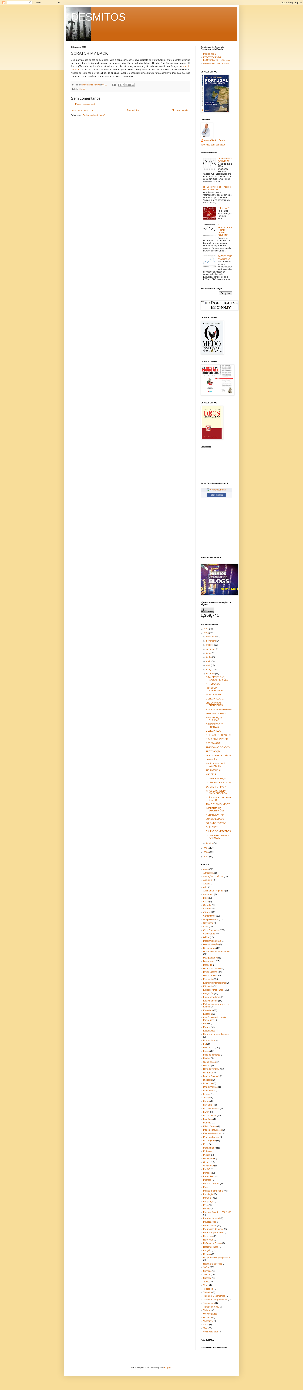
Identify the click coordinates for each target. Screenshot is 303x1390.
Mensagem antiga (180, 110)
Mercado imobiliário (212, 1133)
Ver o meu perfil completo (213, 145)
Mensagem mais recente (83, 110)
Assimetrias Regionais (214, 891)
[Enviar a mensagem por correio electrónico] (114, 85)
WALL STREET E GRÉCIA (218, 755)
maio (208, 661)
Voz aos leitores (210, 1332)
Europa (206, 1027)
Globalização (209, 1062)
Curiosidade (209, 934)
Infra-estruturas (210, 1087)
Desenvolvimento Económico (217, 951)
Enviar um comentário (85, 104)
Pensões (207, 1173)
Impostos (207, 1080)
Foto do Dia (208, 1047)
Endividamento (210, 1001)
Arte (205, 887)
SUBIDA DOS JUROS (216, 713)
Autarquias (208, 894)
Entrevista (208, 1010)
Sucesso (207, 1278)
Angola (206, 884)
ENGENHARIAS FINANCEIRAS (214, 704)
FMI (205, 1044)
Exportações (209, 1031)
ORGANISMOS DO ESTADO (216, 63)
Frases (206, 1051)
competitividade (210, 919)
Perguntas (208, 1176)
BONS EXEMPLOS (215, 819)
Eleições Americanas (213, 990)
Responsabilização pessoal (216, 1257)
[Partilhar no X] (126, 85)
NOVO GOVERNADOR (217, 739)
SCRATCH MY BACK (216, 787)
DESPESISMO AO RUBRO (224, 159)
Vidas (206, 1324)
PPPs (205, 1205)
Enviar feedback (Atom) (94, 115)
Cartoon (207, 908)
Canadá (207, 905)
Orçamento (208, 1166)
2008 (206, 852)
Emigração (208, 993)
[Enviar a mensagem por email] (119, 85)
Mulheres (207, 1151)
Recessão (208, 1236)
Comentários (209, 916)
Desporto (207, 965)
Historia (207, 1065)
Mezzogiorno (209, 1140)
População (208, 1194)
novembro (211, 641)
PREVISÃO (211, 759)
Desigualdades (210, 958)
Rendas (207, 1254)
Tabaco (206, 1281)
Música (82, 89)
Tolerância (208, 1289)
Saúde (206, 1267)
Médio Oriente (210, 1126)
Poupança (208, 1201)
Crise (205, 926)
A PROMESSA (213, 684)
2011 (206, 629)
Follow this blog (216, 495)
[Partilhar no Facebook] (129, 85)
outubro (210, 645)
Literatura (207, 1105)
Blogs (206, 898)
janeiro (209, 843)
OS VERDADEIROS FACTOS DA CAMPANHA (217, 188)
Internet (206, 1094)
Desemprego (209, 948)
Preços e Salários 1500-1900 (217, 1212)
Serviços (207, 1271)
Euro (205, 1023)
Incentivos (208, 1083)
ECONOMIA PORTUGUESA (214, 689)
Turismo (207, 1310)
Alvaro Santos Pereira (215, 140)
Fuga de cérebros (211, 1055)
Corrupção (208, 923)
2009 (206, 848)
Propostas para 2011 (213, 1232)
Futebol (206, 1058)
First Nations (209, 1040)
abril (208, 665)
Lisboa (206, 1101)
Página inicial (133, 110)
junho (209, 657)
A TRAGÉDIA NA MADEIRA (219, 709)
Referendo (208, 1240)
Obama (206, 1162)
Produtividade (210, 1225)
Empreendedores (211, 997)
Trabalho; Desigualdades (215, 1299)
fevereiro (210, 673)
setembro (211, 649)
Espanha (207, 1014)
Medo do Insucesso (212, 1130)
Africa (206, 869)
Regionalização (210, 1247)
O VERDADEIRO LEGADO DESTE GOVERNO (225, 230)
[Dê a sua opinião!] (123, 85)
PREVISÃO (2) (213, 751)
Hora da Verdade (211, 1069)
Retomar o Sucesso (212, 1264)
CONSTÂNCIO (213, 743)
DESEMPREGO (213, 731)
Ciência (207, 912)
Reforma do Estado (212, 1243)
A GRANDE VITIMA (215, 815)
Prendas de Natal (211, 1218)
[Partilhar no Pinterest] (133, 85)
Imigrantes (208, 1072)
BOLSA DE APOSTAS (216, 823)
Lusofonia (208, 1119)
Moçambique (209, 1148)
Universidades (210, 1314)
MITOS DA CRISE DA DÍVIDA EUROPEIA (216, 792)
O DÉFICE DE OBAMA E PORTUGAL (217, 836)
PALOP (206, 1169)
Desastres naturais (212, 941)
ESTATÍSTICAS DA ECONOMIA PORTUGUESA (216, 58)
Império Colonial (211, 1076)
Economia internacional (214, 983)
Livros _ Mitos (209, 1115)
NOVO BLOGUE (213, 694)
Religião (207, 1250)
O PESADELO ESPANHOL (218, 735)
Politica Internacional (213, 1191)
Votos (205, 1328)
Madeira (207, 1123)
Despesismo (209, 961)
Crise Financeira (211, 930)
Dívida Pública (210, 975)
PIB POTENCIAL (214, 770)
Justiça (206, 1097)
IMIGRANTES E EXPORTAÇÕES (215, 809)
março (209, 669)
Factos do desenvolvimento (216, 1034)
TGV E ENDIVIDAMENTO (218, 804)
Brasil (206, 901)
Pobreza (207, 1180)
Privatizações (209, 1222)
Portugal (207, 1198)
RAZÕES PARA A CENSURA (225, 257)
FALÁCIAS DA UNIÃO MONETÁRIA (216, 764)
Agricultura (208, 873)
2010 (206, 633)
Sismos (206, 1274)
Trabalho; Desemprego (214, 1296)
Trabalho (207, 1292)
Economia (208, 979)
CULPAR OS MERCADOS (218, 831)
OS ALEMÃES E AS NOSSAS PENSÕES (217, 678)
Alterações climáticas (213, 876)
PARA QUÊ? (212, 827)
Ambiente (207, 880)
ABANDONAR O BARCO (218, 747)
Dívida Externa (210, 972)
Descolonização (211, 944)
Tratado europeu (211, 1307)
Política (206, 1187)
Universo (207, 1317)
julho (208, 653)
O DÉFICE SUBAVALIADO (218, 782)
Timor (206, 1285)
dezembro (211, 636)
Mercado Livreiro (211, 1137)
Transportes (209, 1303)
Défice (206, 937)
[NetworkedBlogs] (216, 490)
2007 (206, 856)
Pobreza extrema (211, 1183)
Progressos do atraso (213, 1229)
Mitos (205, 1144)
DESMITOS (98, 17)
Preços (206, 1208)
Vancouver (208, 1321)
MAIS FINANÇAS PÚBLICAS (214, 718)
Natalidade (208, 1158)
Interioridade (209, 1090)
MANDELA (211, 774)
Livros (206, 1112)
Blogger (167, 1367)
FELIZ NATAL (224, 208)
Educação (208, 986)
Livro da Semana (211, 1108)
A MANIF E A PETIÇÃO (216, 778)
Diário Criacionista (212, 968)
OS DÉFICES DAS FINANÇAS (214, 725)
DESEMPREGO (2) (215, 699)
